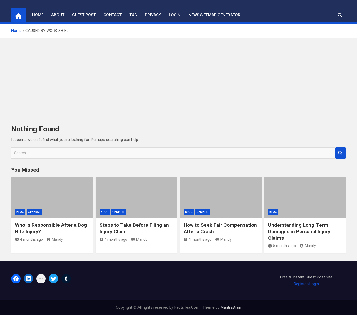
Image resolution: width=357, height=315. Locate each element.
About (57, 15)
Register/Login (306, 284)
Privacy (153, 15)
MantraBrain (231, 307)
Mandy (57, 239)
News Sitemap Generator (214, 15)
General (34, 212)
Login (175, 15)
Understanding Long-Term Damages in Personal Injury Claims (299, 231)
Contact (112, 15)
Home (37, 15)
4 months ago (31, 239)
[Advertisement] (178, 77)
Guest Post (84, 15)
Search (340, 153)
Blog (20, 212)
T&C (133, 15)
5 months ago (284, 246)
